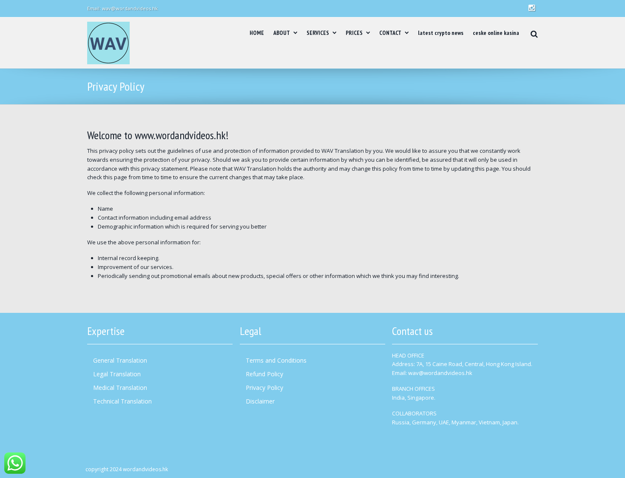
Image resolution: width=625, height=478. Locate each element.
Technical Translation (122, 401)
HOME (257, 33)
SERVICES (318, 33)
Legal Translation (117, 374)
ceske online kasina (496, 33)
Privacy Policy (264, 388)
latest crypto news (440, 33)
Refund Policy (264, 374)
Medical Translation (120, 388)
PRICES (354, 33)
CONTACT (390, 33)
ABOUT (281, 33)
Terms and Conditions (276, 360)
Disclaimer (260, 401)
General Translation (120, 360)
